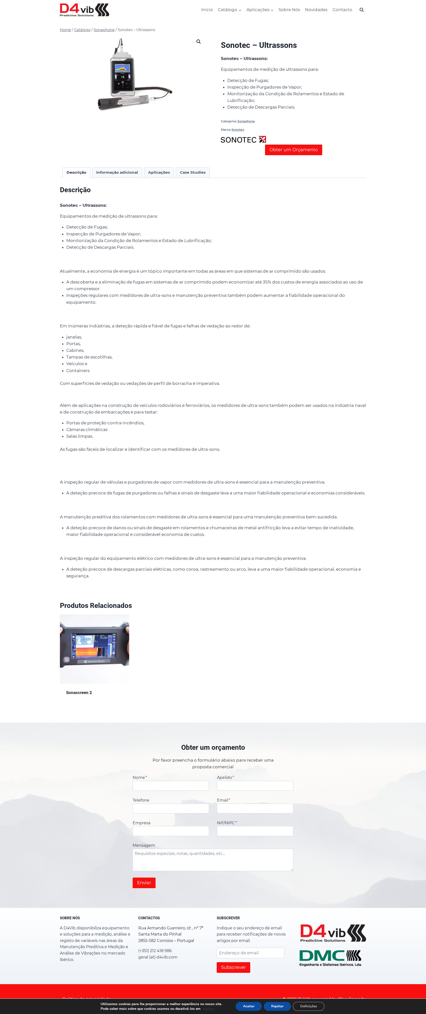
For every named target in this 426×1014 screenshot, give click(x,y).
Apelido (225, 777)
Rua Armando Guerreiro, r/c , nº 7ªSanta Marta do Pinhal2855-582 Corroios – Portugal (170, 934)
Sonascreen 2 (79, 692)
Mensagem (144, 845)
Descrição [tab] (76, 172)
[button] (198, 41)
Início (207, 9)
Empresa (141, 823)
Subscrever (233, 967)
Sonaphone (246, 121)
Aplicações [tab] (159, 172)
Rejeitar (277, 1006)
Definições (308, 1006)
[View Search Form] (361, 9)
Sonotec (237, 129)
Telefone (141, 800)
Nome (140, 777)
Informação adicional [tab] (117, 172)
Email (223, 800)
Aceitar (248, 1006)
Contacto (342, 9)
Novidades (316, 9)
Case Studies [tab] (193, 172)
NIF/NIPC (227, 823)
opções (208, 1008)
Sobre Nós (289, 9)
